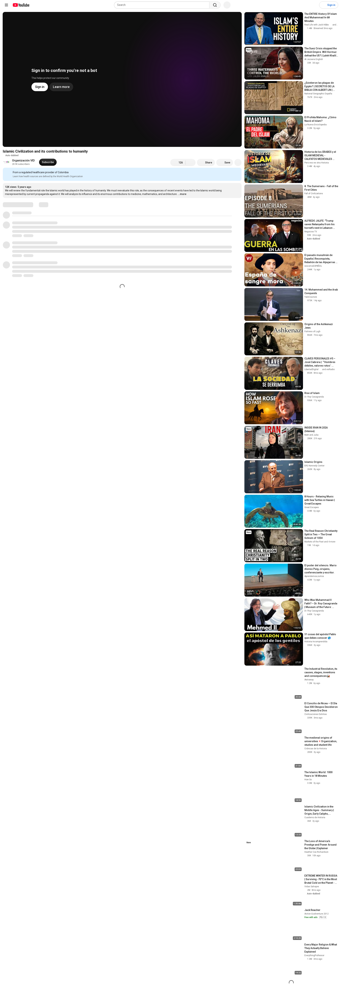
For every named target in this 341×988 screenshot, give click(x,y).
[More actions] (238, 162)
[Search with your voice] (227, 5)
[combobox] (163, 5)
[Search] (215, 5)
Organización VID (23, 160)
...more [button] (182, 194)
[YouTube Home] (21, 5)
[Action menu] (238, 172)
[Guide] (6, 5)
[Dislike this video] (191, 162)
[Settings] (314, 5)
